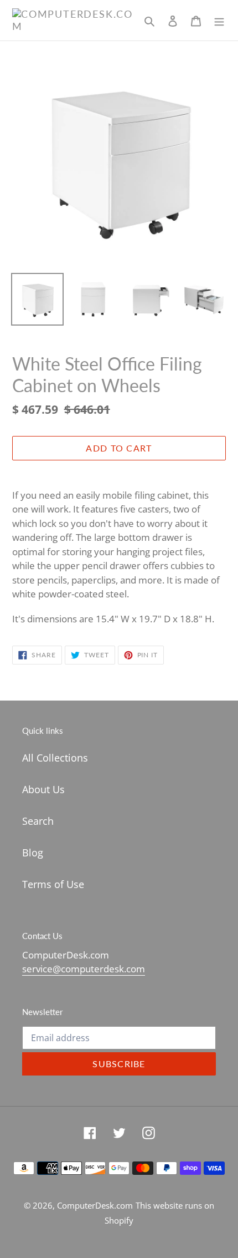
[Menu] (219, 20)
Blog (32, 852)
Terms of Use (53, 884)
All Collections (55, 757)
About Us (43, 789)
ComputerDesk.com (95, 1205)
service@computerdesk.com (83, 968)
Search (38, 821)
